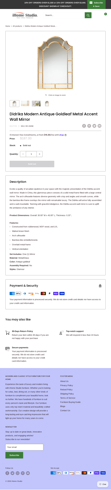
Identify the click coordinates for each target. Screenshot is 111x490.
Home (7, 26)
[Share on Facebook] (84, 126)
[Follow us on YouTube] (28, 473)
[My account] (98, 15)
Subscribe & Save (98, 4)
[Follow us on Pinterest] (23, 473)
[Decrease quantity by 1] (23, 154)
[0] (103, 15)
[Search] (88, 15)
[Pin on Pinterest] (89, 126)
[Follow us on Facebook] (7, 473)
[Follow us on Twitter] (12, 473)
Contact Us (65, 410)
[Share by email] (99, 126)
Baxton (13, 126)
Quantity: (14, 154)
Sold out (32, 164)
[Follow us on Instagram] (17, 473)
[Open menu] (6, 15)
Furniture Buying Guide (70, 402)
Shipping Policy (67, 394)
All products (17, 26)
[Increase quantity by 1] (39, 154)
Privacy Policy (66, 385)
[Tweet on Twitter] (94, 126)
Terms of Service (67, 398)
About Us (64, 381)
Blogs (62, 406)
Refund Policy (66, 389)
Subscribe (14, 455)
